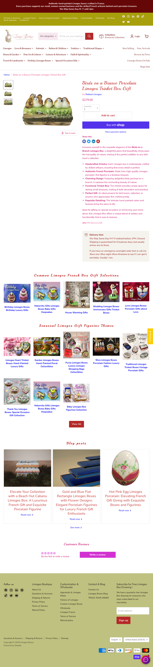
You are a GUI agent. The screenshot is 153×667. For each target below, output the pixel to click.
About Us (36, 589)
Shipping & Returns (41, 597)
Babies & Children (58, 48)
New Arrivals (143, 48)
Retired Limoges (93, 94)
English (114, 639)
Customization (86, 18)
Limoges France (29, 18)
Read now (26, 514)
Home (7, 75)
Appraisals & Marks (70, 18)
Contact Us (24, 20)
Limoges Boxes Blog (98, 593)
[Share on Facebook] (84, 141)
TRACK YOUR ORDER (98, 597)
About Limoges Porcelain (49, 18)
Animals (40, 48)
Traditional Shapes (92, 48)
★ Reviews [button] (150, 336)
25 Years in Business (12, 18)
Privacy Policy (38, 601)
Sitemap (64, 638)
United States (135, 639)
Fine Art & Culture (32, 54)
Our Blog (111, 18)
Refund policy (66, 620)
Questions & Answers (42, 593)
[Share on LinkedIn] (93, 141)
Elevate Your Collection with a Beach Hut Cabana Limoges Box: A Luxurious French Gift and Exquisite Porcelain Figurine (27, 500)
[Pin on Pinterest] (98, 141)
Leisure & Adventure (56, 54)
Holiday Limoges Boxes (39, 60)
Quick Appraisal (10, 20)
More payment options (115, 132)
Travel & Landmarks (13, 60)
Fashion (75, 48)
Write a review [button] (97, 554)
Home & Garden (11, 54)
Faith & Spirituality (80, 54)
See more (75, 527)
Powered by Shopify (12, 645)
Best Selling (128, 48)
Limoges (7, 48)
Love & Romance (23, 48)
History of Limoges (69, 599)
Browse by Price (142, 54)
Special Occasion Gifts (66, 60)
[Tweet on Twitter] (89, 141)
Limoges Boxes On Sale (138, 60)
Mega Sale (145, 66)
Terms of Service (40, 606)
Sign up (123, 620)
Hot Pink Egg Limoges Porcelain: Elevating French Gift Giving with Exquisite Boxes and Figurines (125, 498)
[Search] (89, 36)
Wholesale (99, 18)
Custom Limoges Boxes (71, 604)
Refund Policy (38, 610)
